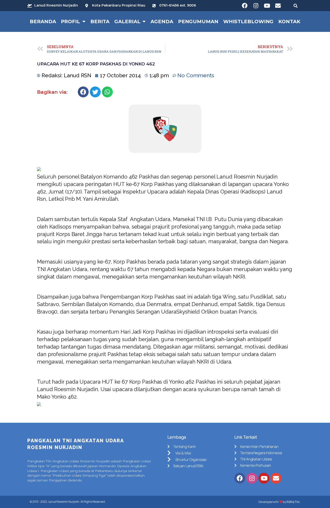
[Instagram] (255, 5)
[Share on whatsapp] (107, 91)
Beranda (43, 21)
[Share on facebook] (83, 91)
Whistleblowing (248, 21)
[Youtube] (267, 5)
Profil (70, 21)
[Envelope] (278, 5)
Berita (99, 21)
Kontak (289, 21)
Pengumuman (198, 21)
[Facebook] (244, 5)
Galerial (127, 21)
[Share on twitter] (95, 91)
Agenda (162, 21)
